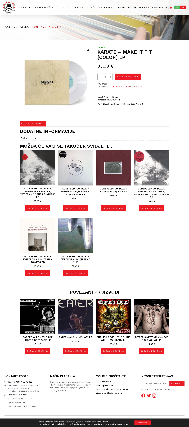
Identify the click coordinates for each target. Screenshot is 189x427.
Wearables (106, 7)
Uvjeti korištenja (103, 382)
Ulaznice (24, 7)
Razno (120, 7)
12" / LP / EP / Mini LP (117, 86)
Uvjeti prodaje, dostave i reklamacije (113, 389)
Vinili (60, 7)
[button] (88, 50)
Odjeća (91, 7)
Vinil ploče (24, 27)
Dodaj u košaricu (128, 77)
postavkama (122, 424)
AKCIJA (132, 7)
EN (183, 7)
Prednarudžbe (43, 7)
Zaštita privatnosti (105, 385)
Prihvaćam (142, 423)
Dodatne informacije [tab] (33, 123)
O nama (144, 7)
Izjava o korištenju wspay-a (109, 393)
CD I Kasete (75, 7)
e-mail (18, 395)
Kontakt (158, 7)
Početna (8, 27)
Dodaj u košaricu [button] (37, 208)
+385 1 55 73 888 (20, 382)
